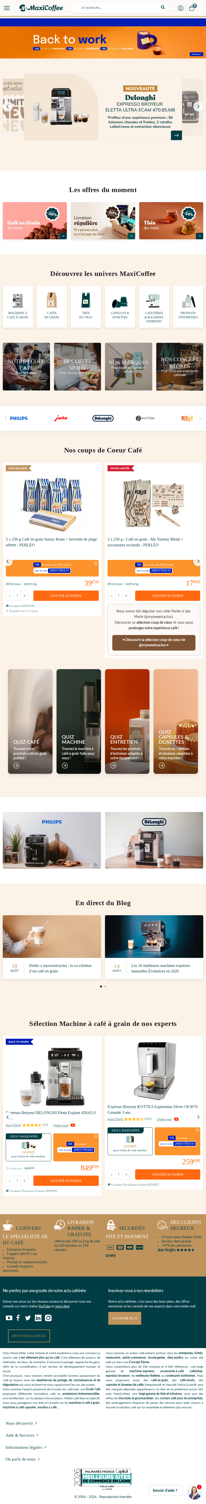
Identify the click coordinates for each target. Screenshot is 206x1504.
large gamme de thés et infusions (160, 1393)
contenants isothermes (180, 1375)
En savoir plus (124, 1318)
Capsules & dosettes (120, 315)
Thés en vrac (86, 315)
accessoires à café (172, 1371)
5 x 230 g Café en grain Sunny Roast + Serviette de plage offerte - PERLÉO (51, 542)
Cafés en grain (51, 315)
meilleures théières (148, 1375)
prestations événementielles (81, 1393)
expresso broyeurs (118, 1375)
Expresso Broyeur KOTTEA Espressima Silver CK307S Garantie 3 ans (153, 1109)
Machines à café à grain (17, 315)
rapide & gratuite (81, 1228)
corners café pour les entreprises (181, 1398)
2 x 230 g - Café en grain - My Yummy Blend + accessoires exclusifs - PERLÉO (145, 542)
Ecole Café (93, 1389)
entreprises (186, 1353)
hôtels (198, 1353)
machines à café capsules (19, 1407)
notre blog (62, 1306)
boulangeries (156, 1357)
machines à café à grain (84, 1402)
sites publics (175, 1357)
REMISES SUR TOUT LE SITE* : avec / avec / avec (103, 24)
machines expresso (141, 1371)
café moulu (187, 1380)
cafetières (196, 1371)
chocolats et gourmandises (135, 1398)
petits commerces (134, 1357)
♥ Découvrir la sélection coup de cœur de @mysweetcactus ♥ (154, 642)
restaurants (113, 1357)
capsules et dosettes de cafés (125, 1384)
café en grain (159, 1380)
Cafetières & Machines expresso (154, 317)
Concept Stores (139, 1362)
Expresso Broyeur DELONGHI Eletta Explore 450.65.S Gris (51, 1115)
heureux (186, 1225)
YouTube (44, 1306)
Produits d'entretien (188, 315)
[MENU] (7, 8)
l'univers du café (25, 1235)
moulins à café (47, 1407)
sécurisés (127, 1232)
